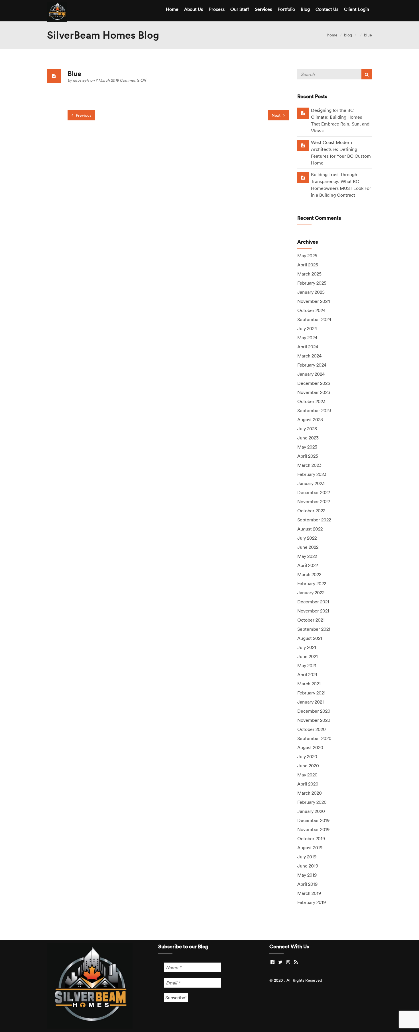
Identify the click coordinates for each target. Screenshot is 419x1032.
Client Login (356, 9)
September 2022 (314, 520)
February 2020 (312, 802)
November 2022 (313, 501)
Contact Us (327, 9)
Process (217, 9)
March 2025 (309, 274)
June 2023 (308, 438)
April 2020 (307, 784)
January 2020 (311, 811)
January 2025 (311, 292)
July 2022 (307, 538)
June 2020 (308, 765)
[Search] (366, 74)
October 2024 (311, 310)
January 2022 (310, 592)
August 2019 (309, 847)
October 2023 (311, 401)
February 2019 (311, 902)
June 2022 (307, 547)
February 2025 (311, 283)
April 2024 (307, 347)
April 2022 (307, 565)
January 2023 (311, 483)
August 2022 (310, 529)
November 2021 (313, 611)
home (332, 35)
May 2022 (307, 556)
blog (348, 35)
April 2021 (307, 674)
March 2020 (309, 793)
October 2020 (311, 729)
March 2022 (309, 574)
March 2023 (309, 465)
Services (263, 9)
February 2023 (311, 474)
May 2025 (307, 255)
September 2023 (314, 410)
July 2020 (307, 756)
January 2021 (310, 702)
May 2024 (307, 337)
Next (277, 115)
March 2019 (309, 893)
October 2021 (311, 620)
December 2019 (313, 820)
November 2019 (313, 829)
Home (172, 9)
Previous (83, 115)
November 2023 (313, 392)
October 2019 (311, 838)
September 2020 (314, 738)
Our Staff (239, 9)
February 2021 (311, 693)
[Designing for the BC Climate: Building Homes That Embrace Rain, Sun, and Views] (303, 113)
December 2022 (313, 492)
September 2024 (314, 319)
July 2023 (307, 428)
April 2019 (307, 884)
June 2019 (307, 866)
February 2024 (311, 365)
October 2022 (311, 510)
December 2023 (313, 383)
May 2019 (307, 875)
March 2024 (309, 356)
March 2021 (309, 683)
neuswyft (81, 80)
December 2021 (313, 602)
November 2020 (313, 720)
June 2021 (307, 656)
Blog (305, 9)
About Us (193, 9)
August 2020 (310, 747)
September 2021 (313, 629)
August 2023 (310, 419)
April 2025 (307, 265)
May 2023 (307, 447)
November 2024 (313, 301)
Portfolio (286, 9)
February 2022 (311, 583)
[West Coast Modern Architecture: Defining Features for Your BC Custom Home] (303, 145)
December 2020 (313, 711)
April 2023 (307, 456)
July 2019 (306, 857)
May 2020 (307, 775)
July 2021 (306, 647)
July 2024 (307, 328)
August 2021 (309, 638)
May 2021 (306, 665)
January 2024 (311, 374)
